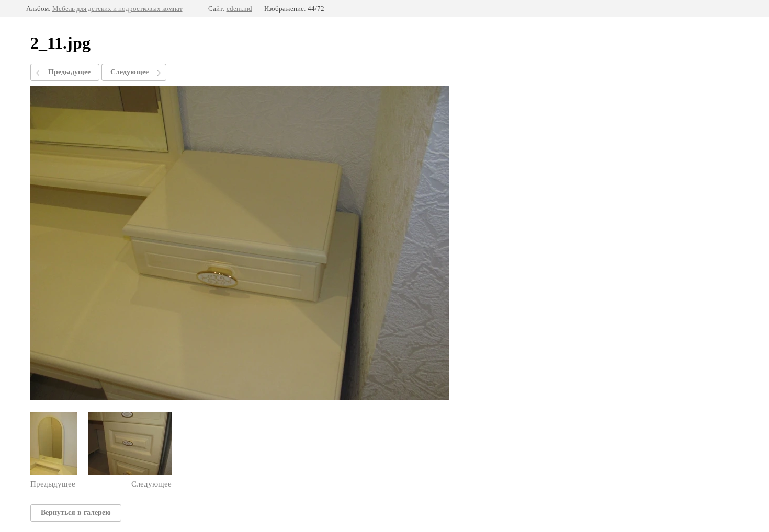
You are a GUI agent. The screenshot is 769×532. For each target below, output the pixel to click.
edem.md (239, 9)
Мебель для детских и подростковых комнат (117, 9)
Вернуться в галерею (76, 512)
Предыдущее (69, 72)
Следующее (129, 72)
